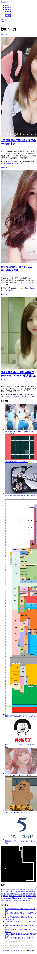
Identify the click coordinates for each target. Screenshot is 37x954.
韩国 (14, 900)
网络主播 (8, 898)
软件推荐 (8, 9)
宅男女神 (21, 891)
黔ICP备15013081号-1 (16, 950)
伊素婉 (29, 889)
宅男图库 (4, 294)
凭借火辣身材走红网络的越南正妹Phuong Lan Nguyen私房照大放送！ (18, 375)
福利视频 (28, 896)
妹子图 (15, 891)
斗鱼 (19, 894)
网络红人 (4, 34)
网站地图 (24, 941)
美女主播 (22, 898)
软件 (11, 900)
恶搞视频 (12, 894)
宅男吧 (3, 2)
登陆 (2, 21)
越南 (33, 396)
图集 (2, 891)
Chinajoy (11, 889)
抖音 (16, 894)
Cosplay (20, 889)
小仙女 (32, 891)
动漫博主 (33, 889)
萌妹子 (31, 898)
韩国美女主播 (25, 900)
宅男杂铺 (8, 12)
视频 (5, 900)
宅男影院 (8, 7)
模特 (30, 894)
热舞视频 (5, 896)
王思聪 (15, 896)
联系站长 (18, 941)
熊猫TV (11, 896)
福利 (24, 896)
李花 (16, 163)
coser (15, 889)
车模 (8, 900)
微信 (5, 894)
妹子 (10, 891)
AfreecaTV (4, 889)
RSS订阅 (4, 19)
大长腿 (6, 891)
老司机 (27, 898)
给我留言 (13, 941)
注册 (2, 24)
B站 (8, 889)
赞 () (31, 161)
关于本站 (29, 941)
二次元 (25, 889)
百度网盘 (19, 896)
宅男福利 (27, 891)
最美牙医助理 (8, 163)
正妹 (20, 163)
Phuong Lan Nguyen (12, 396)
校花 (27, 894)
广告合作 (7, 941)
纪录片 (4, 898)
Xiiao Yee (7, 290)
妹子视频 (8, 14)
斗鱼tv (23, 894)
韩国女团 (18, 900)
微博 (8, 894)
